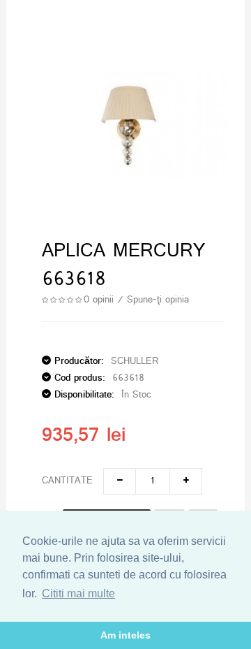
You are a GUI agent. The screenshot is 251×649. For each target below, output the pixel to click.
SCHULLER (134, 361)
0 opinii (99, 300)
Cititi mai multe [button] (78, 593)
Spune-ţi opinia (158, 300)
